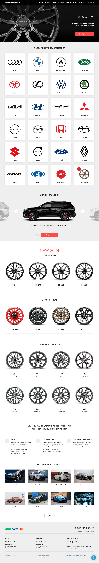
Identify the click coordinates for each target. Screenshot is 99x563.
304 (14, 374)
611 (61, 409)
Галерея (81, 2)
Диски (41, 2)
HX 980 (15, 329)
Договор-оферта (70, 557)
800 (84, 409)
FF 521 (61, 285)
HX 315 (84, 329)
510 (14, 409)
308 (61, 374)
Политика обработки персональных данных (76, 555)
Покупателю (90, 2)
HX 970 (38, 329)
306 (38, 374)
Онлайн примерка (58, 2)
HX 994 (61, 329)
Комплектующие (71, 2)
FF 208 (38, 285)
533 (38, 409)
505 (84, 374)
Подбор (47, 2)
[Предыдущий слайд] (16, 211)
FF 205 (15, 285)
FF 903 (84, 285)
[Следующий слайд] (83, 211)
